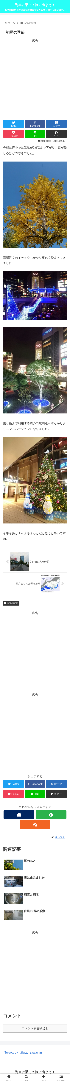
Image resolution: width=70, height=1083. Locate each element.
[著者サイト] (19, 814)
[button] (62, 609)
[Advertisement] (35, 78)
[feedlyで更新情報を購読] (51, 814)
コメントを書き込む (35, 1028)
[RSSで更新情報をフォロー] (35, 824)
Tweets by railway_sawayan (23, 1052)
